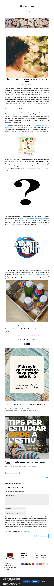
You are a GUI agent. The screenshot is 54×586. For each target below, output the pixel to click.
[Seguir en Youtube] (30, 564)
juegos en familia (35, 335)
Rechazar (35, 581)
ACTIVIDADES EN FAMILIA (21, 335)
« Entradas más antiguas (12, 473)
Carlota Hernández (13, 408)
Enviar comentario (40, 536)
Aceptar (27, 581)
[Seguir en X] (28, 344)
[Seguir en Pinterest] (33, 564)
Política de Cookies (14, 584)
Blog (31, 84)
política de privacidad (25, 531)
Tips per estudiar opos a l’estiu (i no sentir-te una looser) (25, 463)
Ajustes (44, 581)
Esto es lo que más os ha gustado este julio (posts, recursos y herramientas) (26, 405)
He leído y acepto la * (19, 531)
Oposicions (33, 466)
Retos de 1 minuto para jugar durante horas (33, 218)
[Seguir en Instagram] (24, 564)
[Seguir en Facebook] (25, 344)
